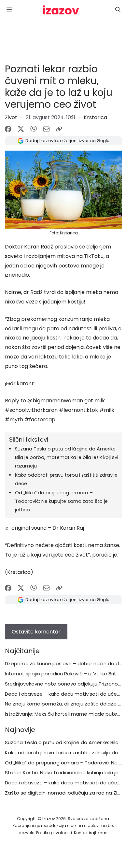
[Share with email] (46, 129)
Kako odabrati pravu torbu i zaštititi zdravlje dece (64, 752)
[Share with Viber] (33, 129)
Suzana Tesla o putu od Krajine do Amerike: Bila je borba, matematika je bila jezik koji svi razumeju (66, 457)
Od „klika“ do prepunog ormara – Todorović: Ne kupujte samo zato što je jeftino (61, 501)
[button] (118, 9)
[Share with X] (21, 129)
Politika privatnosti (54, 832)
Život (11, 117)
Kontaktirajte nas (90, 832)
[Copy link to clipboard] (59, 129)
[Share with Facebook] (8, 129)
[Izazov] (61, 10)
